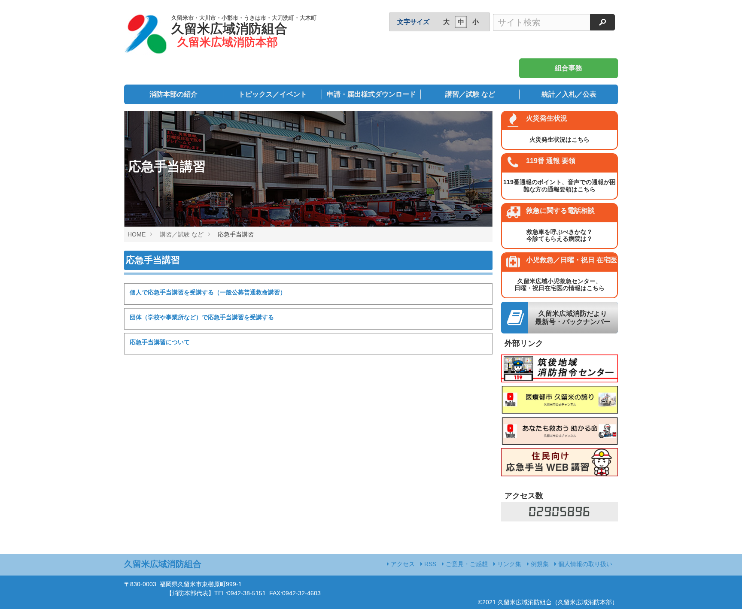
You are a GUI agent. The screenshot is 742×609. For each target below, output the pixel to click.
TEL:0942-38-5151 (240, 593)
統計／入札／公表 (568, 94)
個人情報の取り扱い (584, 564)
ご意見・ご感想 (466, 564)
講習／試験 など (470, 94)
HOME (137, 234)
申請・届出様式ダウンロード (371, 94)
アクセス (402, 564)
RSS (429, 564)
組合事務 (568, 68)
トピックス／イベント (272, 94)
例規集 (539, 564)
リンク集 (508, 564)
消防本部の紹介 (173, 94)
